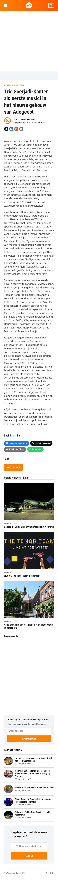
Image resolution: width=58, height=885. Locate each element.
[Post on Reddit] (16, 129)
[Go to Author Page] (7, 120)
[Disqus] (29, 675)
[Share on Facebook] (11, 129)
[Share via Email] (21, 129)
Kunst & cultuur (14, 85)
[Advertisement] (29, 41)
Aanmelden (29, 738)
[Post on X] (6, 129)
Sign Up (29, 855)
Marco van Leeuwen (24, 119)
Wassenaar (13, 467)
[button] (5, 5)
